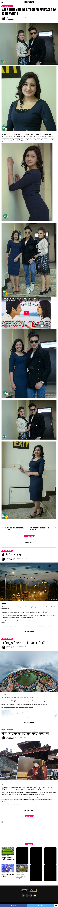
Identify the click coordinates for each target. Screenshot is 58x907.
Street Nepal (11, 19)
